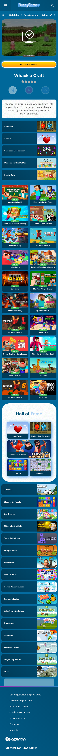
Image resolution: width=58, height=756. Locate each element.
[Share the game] (13, 90)
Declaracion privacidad (21, 700)
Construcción (31, 15)
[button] (52, 5)
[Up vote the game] (45, 90)
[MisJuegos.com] (3, 15)
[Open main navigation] (5, 5)
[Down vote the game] (29, 90)
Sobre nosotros (17, 718)
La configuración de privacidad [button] (25, 694)
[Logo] (29, 5)
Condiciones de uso (19, 712)
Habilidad (14, 15)
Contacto (14, 724)
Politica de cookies (18, 706)
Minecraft (47, 15)
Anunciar (14, 730)
